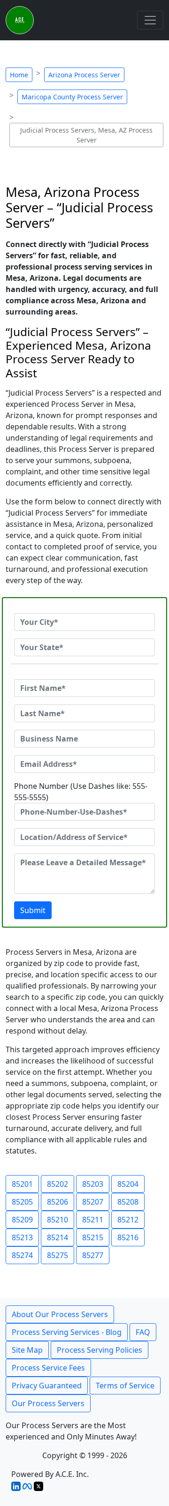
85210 (57, 1219)
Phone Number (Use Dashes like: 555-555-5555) (80, 791)
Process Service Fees (48, 1368)
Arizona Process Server (84, 74)
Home (19, 74)
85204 (127, 1184)
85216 (127, 1237)
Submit (33, 910)
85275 (57, 1255)
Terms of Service (125, 1385)
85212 (127, 1219)
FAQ (143, 1332)
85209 (22, 1219)
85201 (22, 1184)
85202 (57, 1184)
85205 (22, 1202)
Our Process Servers (48, 1403)
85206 (57, 1202)
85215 (92, 1237)
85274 (22, 1255)
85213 (22, 1237)
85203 (92, 1184)
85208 (127, 1202)
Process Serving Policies (99, 1350)
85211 (92, 1219)
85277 (92, 1255)
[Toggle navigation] (150, 20)
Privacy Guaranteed (47, 1385)
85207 (92, 1202)
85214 (57, 1237)
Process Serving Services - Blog (67, 1332)
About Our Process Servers (60, 1314)
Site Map (27, 1350)
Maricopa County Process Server (72, 96)
